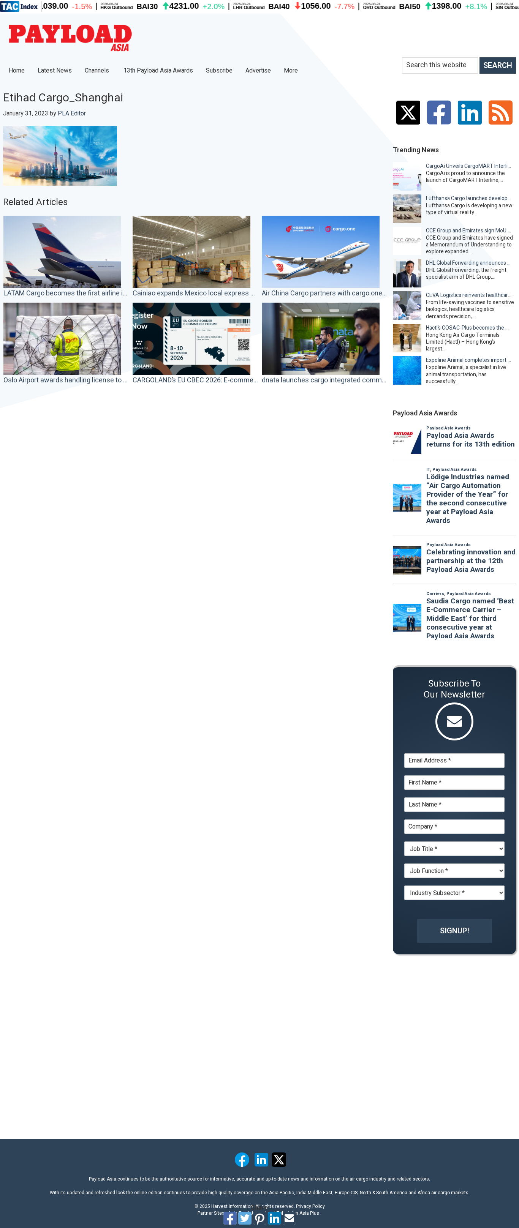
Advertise (258, 70)
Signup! (454, 930)
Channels (98, 70)
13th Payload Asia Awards (158, 70)
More (291, 70)
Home (17, 70)
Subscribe (219, 70)
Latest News (55, 70)
